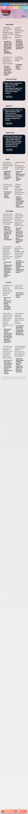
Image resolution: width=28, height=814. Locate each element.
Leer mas (9, 97)
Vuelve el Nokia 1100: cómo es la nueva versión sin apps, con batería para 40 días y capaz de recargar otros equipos (8, 233)
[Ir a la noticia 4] (15, 103)
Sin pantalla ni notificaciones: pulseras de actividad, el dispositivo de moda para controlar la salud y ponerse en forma (8, 269)
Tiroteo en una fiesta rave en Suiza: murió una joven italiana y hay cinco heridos (8, 70)
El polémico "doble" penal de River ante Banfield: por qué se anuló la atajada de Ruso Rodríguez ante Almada (8, 47)
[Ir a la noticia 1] (10, 103)
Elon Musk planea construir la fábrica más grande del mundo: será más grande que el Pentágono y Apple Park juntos (19, 235)
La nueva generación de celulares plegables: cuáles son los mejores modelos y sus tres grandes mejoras (20, 266)
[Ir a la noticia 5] (17, 103)
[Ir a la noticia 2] (12, 103)
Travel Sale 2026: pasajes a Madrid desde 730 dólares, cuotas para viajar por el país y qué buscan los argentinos (20, 365)
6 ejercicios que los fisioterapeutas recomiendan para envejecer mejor (20, 176)
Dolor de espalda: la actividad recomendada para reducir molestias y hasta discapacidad (20, 202)
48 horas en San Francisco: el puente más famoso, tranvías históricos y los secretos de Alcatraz (7, 303)
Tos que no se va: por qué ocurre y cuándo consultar (8, 194)
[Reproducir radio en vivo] (15, 811)
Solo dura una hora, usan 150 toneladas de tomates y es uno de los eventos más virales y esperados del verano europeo (8, 367)
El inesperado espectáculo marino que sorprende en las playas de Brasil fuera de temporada (20, 330)
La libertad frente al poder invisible (19, 67)
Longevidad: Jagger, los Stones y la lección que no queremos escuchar (8, 175)
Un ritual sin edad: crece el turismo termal (20, 295)
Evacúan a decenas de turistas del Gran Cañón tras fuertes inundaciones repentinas (20, 44)
